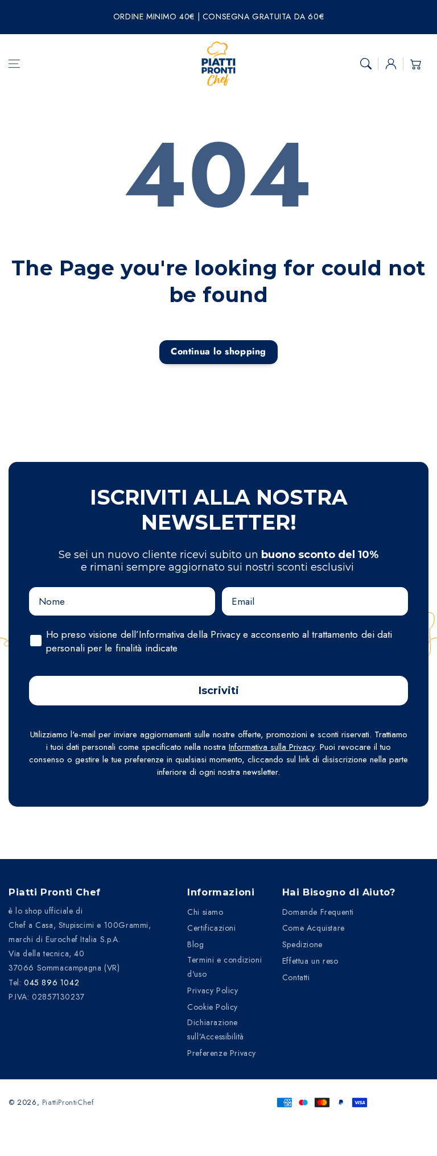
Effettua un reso (310, 961)
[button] (14, 63)
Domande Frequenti (318, 912)
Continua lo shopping (218, 351)
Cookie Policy (212, 1007)
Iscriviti (219, 690)
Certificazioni (211, 928)
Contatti (296, 977)
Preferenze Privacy (221, 1053)
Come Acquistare (313, 928)
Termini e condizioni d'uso (224, 967)
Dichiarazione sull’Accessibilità (215, 1029)
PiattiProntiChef (68, 1102)
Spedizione (302, 944)
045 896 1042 (51, 982)
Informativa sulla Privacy (272, 747)
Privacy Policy (212, 990)
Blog (195, 944)
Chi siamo (205, 912)
